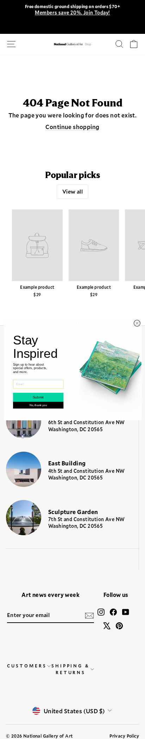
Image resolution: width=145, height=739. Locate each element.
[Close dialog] (137, 323)
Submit (37, 397)
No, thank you (38, 405)
